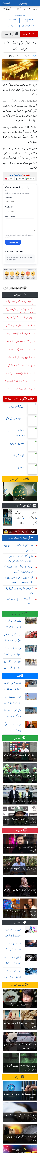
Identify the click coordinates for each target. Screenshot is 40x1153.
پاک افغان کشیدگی (28, 26)
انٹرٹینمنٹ (17, 831)
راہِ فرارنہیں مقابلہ (18, 455)
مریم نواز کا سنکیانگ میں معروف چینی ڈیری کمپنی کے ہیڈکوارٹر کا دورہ (12, 654)
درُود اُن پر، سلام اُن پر (17, 443)
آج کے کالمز (7, 8)
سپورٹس (18, 738)
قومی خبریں (17, 614)
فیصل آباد (18, 512)
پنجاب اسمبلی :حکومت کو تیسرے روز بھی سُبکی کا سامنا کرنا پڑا (18, 548)
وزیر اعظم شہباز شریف (28, 20)
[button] (5, 491)
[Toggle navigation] (35, 3)
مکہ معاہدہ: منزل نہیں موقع (15, 418)
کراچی (34, 523)
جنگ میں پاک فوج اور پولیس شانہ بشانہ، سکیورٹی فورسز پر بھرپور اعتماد (12, 626)
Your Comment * (10, 216)
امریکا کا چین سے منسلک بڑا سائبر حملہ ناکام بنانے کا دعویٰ (12, 949)
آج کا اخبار (17, 8)
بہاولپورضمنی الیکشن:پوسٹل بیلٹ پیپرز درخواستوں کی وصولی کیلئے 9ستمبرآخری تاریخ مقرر (19, 559)
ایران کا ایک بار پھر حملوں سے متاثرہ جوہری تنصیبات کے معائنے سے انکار (12, 702)
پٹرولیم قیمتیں (11, 26)
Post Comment (13, 242)
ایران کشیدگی (11, 19)
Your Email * (9, 207)
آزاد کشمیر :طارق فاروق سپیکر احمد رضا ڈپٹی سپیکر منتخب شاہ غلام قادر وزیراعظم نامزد (18, 580)
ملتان (20, 523)
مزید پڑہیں (18, 295)
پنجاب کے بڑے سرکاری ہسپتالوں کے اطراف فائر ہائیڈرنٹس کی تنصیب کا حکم (12, 640)
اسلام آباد (32, 517)
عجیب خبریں (17, 985)
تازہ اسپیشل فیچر (18, 479)
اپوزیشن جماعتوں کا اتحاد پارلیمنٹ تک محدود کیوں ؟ (19, 601)
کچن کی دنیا (21, 467)
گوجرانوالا (18, 517)
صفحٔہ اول (36, 8)
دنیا (18, 676)
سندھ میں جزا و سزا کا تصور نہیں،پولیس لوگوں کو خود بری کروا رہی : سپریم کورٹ (18, 569)
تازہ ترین (27, 8)
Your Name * (9, 197)
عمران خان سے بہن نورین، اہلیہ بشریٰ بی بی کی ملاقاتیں (19, 591)
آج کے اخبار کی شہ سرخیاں (18, 538)
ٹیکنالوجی (17, 923)
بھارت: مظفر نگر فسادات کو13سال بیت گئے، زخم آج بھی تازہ (12, 689)
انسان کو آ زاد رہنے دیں (17, 406)
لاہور (34, 512)
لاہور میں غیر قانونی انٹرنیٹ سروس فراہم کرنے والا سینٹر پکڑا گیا (12, 977)
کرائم (17, 1077)
